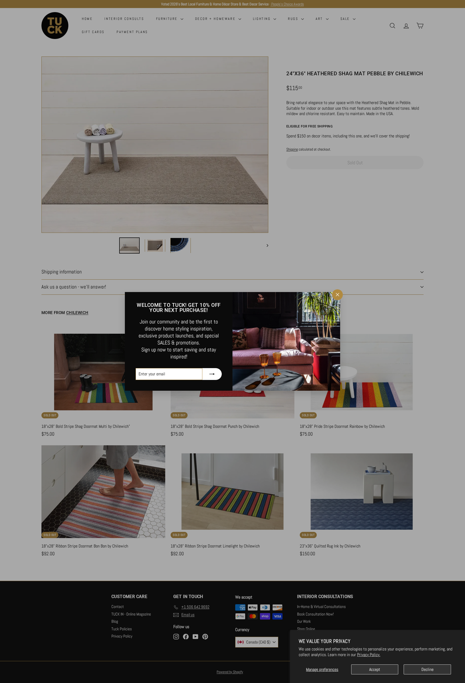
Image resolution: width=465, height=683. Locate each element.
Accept (374, 669)
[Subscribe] (212, 374)
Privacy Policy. (368, 654)
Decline (427, 669)
